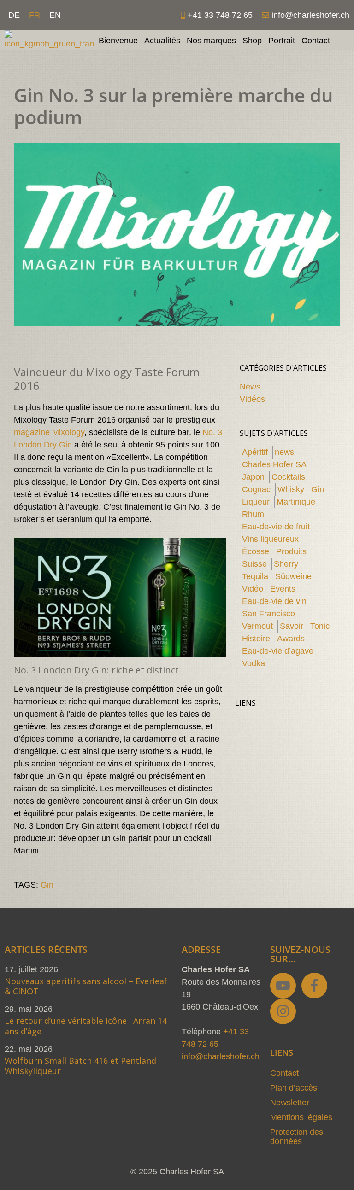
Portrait (281, 40)
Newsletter (289, 1102)
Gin (47, 884)
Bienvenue (118, 40)
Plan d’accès (293, 1087)
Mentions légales (301, 1117)
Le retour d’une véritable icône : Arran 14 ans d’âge (86, 1026)
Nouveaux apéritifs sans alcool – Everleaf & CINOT (86, 986)
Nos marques (211, 40)
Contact (315, 40)
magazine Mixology (49, 432)
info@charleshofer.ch (221, 1056)
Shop (252, 40)
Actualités (162, 40)
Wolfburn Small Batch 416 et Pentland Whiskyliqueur (80, 1066)
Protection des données (296, 1136)
